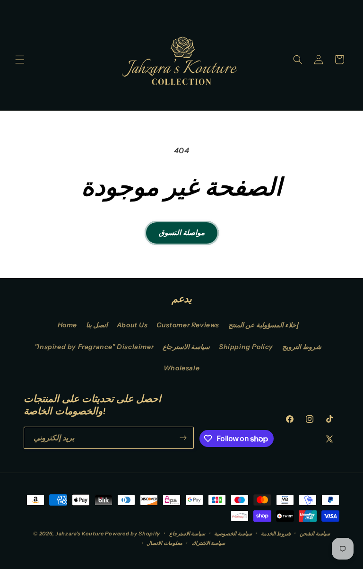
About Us (132, 325)
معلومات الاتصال (164, 543)
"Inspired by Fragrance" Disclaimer (94, 346)
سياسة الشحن (315, 533)
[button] (19, 59)
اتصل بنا (97, 325)
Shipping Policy (246, 346)
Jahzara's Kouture (80, 533)
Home (67, 325)
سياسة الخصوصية (233, 533)
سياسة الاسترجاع (186, 346)
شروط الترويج (302, 346)
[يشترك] (183, 438)
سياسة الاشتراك (208, 543)
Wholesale (181, 368)
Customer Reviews (187, 325)
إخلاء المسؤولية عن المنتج (263, 325)
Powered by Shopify (132, 533)
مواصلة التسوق (182, 232)
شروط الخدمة (276, 533)
